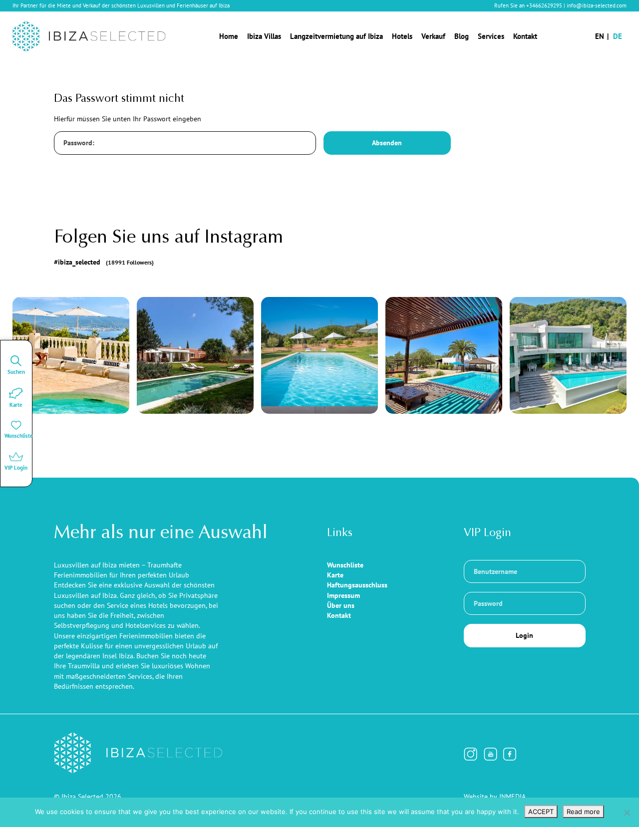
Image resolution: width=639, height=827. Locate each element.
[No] (627, 813)
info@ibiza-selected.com (597, 5)
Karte (335, 574)
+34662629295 (544, 5)
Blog (461, 36)
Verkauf (433, 36)
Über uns (340, 605)
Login (524, 635)
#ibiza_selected (104, 262)
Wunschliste (345, 564)
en (599, 36)
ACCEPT (541, 812)
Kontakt (525, 36)
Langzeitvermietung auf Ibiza (336, 36)
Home (228, 36)
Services (491, 36)
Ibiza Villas (264, 36)
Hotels (402, 36)
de (617, 36)
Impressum (343, 595)
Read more (583, 812)
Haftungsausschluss (357, 584)
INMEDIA (512, 796)
